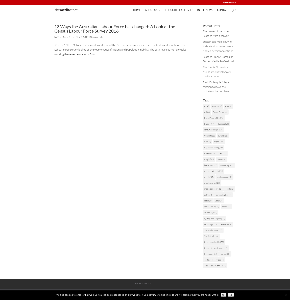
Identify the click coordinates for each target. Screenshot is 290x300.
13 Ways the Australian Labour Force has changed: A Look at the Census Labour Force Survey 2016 (114, 29)
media (209, 177)
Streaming (210, 212)
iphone (221, 159)
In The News (205, 10)
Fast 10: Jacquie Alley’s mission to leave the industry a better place (216, 87)
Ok (223, 294)
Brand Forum (220, 112)
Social (219, 200)
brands (209, 124)
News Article (96, 37)
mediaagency (224, 177)
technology (210, 224)
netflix (208, 195)
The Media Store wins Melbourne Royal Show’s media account (217, 71)
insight (209, 159)
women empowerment (215, 265)
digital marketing (213, 147)
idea (222, 153)
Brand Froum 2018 (214, 118)
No (230, 294)
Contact (223, 10)
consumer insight (213, 129)
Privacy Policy (229, 3)
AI (206, 106)
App (228, 106)
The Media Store (65, 37)
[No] (285, 295)
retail (208, 200)
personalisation (223, 195)
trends (225, 254)
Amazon (217, 106)
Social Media (211, 206)
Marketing (226, 165)
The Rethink (211, 236)
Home (137, 10)
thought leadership (214, 242)
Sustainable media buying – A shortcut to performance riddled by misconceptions (218, 46)
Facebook (209, 153)
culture (223, 135)
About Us (151, 10)
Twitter (208, 260)
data (207, 141)
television (226, 224)
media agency (212, 183)
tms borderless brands (215, 248)
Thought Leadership (179, 10)
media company (213, 189)
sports (226, 206)
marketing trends (213, 171)
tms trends (210, 254)
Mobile (229, 189)
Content (209, 135)
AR (207, 112)
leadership (210, 165)
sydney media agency (214, 218)
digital (219, 141)
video (220, 260)
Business (223, 124)
